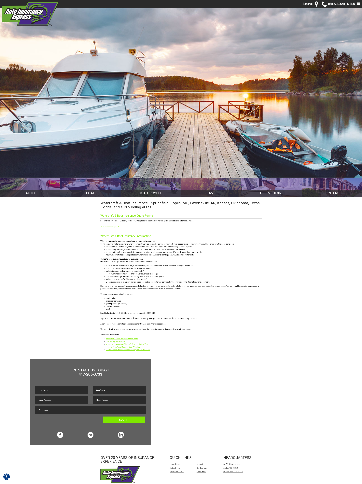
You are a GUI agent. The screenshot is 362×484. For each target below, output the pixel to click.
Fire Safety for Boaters (115, 341)
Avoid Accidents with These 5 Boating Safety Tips (127, 344)
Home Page (175, 464)
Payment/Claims (177, 472)
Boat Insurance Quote (110, 226)
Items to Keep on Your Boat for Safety (122, 339)
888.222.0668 (336, 4)
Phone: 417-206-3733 (233, 472)
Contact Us (201, 472)
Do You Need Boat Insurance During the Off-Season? (128, 349)
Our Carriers (202, 468)
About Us (200, 464)
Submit (124, 419)
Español (308, 4)
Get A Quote (175, 468)
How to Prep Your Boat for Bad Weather (123, 347)
